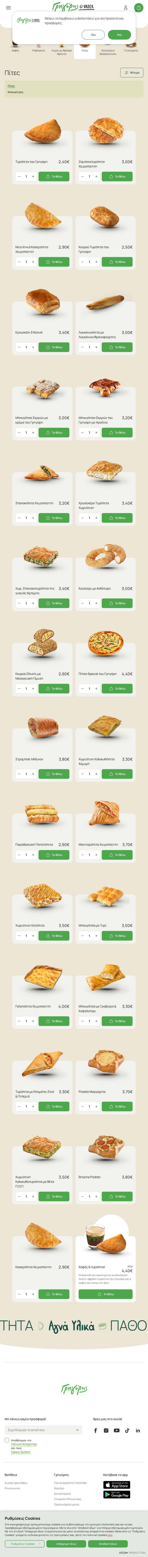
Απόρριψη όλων (66, 1544)
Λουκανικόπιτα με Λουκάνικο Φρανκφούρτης (97, 334)
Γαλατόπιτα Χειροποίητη (33, 1006)
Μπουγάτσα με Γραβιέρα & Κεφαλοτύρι (97, 1008)
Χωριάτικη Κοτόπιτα (30, 925)
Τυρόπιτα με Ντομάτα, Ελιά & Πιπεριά (34, 1093)
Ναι (119, 34)
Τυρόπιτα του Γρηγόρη (31, 162)
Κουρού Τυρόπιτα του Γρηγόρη (94, 249)
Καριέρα (59, 1488)
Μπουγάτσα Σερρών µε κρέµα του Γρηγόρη (31, 420)
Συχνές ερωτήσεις (16, 1483)
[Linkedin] (138, 1430)
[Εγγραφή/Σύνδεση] (126, 8)
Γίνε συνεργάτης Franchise (70, 1483)
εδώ (110, 1535)
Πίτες (11, 86)
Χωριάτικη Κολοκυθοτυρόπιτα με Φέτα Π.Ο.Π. (34, 1181)
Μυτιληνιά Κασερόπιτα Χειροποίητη (31, 249)
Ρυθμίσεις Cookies (23, 1544)
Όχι (93, 34)
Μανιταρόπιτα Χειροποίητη (98, 844)
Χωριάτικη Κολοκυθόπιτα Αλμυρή (97, 761)
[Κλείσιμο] (136, 11)
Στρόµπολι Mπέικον (29, 759)
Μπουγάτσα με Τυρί (93, 925)
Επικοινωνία (12, 1488)
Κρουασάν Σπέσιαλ (29, 332)
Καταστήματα (62, 1493)
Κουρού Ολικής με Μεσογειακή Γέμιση (29, 676)
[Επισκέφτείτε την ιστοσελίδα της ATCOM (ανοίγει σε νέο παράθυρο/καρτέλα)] (132, 1552)
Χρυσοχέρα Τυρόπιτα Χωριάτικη (94, 505)
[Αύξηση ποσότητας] (33, 176)
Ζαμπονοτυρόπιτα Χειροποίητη (92, 164)
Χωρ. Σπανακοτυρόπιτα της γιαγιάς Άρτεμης (35, 590)
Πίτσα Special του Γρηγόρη (98, 674)
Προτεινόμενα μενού (66, 1504)
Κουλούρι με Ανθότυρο (95, 588)
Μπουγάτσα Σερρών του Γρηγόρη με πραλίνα (96, 420)
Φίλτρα (135, 72)
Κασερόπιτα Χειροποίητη (33, 1267)
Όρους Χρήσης (20, 1452)
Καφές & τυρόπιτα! (92, 1267)
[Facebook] (95, 1430)
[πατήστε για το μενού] (8, 8)
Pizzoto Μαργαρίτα (92, 1091)
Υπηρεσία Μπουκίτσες (68, 1499)
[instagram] (106, 1430)
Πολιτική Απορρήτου (24, 1444)
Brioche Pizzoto (89, 1177)
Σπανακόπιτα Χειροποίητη (34, 503)
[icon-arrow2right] (77, 1430)
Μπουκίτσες (15, 92)
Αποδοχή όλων (108, 1544)
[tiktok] (127, 1430)
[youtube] (116, 1430)
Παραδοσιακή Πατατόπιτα (34, 844)
